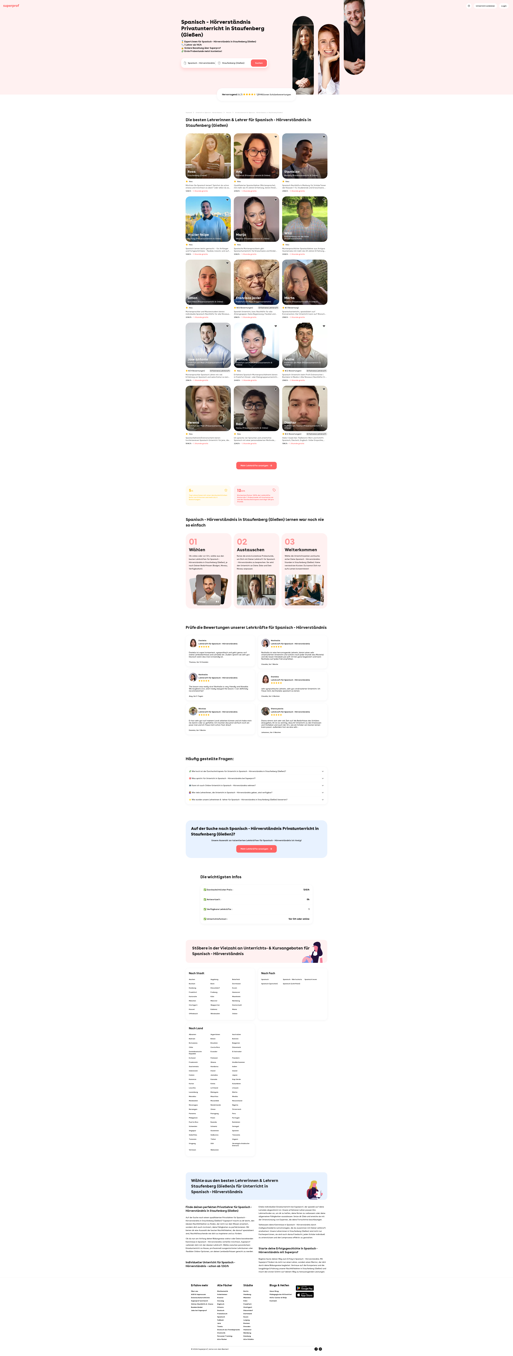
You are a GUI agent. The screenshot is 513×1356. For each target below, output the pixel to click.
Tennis (220, 1326)
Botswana (193, 1043)
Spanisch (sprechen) (269, 984)
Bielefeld (236, 979)
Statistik (221, 1333)
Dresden (246, 1326)
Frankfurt (193, 992)
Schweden (193, 1126)
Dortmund (236, 984)
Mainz (234, 1009)
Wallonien (215, 1150)
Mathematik (222, 1291)
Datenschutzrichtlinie (200, 1298)
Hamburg (247, 1294)
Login (504, 6)
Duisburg (192, 988)
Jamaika (214, 1075)
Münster (214, 1001)
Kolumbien (236, 1084)
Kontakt (273, 1301)
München (192, 1001)
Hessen (228, 112)
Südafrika (193, 1135)
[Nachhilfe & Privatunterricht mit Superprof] (11, 5)
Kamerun (192, 1079)
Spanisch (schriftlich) (291, 984)
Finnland (214, 1058)
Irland (213, 1071)
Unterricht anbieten (485, 6)
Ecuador (214, 1051)
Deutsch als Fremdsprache (228, 1330)
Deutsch (220, 1310)
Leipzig (246, 1320)
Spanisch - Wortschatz (292, 979)
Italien (191, 1075)
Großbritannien (238, 1062)
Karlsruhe (193, 996)
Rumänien (236, 1122)
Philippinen (193, 1118)
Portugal (236, 1118)
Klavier (220, 1298)
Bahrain (192, 1039)
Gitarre (220, 1307)
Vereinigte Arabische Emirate (240, 1145)
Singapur (192, 1131)
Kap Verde (236, 1079)
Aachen (192, 979)
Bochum (192, 984)
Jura (219, 1323)
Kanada (214, 1079)
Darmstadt (237, 1005)
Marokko (192, 1096)
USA (212, 1143)
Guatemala (194, 1066)
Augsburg (214, 979)
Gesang (220, 1301)
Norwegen (193, 1109)
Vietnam (192, 1150)
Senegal (235, 1126)
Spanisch (265, 979)
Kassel (192, 1009)
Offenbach (193, 1014)
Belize (213, 1039)
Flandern (236, 1058)
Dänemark (236, 1047)
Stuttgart (193, 1005)
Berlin (245, 1291)
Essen (234, 988)
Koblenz (214, 1009)
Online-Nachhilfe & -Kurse (202, 1304)
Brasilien (214, 1043)
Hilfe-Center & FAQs (278, 1298)
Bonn (212, 984)
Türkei (213, 1139)
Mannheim (236, 996)
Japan (234, 1075)
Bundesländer (197, 1307)
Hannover (236, 992)
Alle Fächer (222, 1339)
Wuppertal (215, 1005)
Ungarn (235, 1139)
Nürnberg (236, 1001)
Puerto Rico (193, 1122)
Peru (234, 1113)
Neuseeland (237, 1101)
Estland (192, 1058)
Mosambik (215, 1101)
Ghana (213, 1062)
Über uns (194, 1291)
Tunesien (192, 1139)
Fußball (220, 1320)
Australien (236, 1034)
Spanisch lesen (311, 979)
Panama (192, 1113)
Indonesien (193, 1071)
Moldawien (193, 1101)
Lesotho (192, 1088)
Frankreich (193, 1062)
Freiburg (214, 992)
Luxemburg (193, 1092)
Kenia (213, 1084)
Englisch (220, 1304)
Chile (191, 1047)
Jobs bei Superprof (199, 1310)
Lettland (214, 1088)
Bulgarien (236, 1043)
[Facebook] (316, 1349)
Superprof (189, 112)
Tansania (236, 1135)
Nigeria (235, 1105)
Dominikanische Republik (195, 1053)
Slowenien (215, 1131)
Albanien (192, 1034)
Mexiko (235, 1096)
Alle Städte (248, 1339)
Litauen (235, 1088)
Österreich (236, 1109)
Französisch (222, 1314)
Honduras (214, 1066)
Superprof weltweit (199, 1301)
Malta (234, 1092)
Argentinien (215, 1034)
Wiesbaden (215, 1014)
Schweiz (214, 1126)
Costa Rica (215, 1047)
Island (234, 1071)
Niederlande (216, 1105)
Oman (213, 1109)
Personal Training (224, 1336)
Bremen (246, 1323)
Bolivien (235, 1039)
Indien (234, 1066)
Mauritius (214, 1096)
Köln (212, 996)
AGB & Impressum (198, 1294)
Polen (213, 1118)
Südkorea (214, 1135)
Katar (191, 1084)
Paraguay (215, 1113)
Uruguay (192, 1143)
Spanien (235, 1131)
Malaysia (214, 1092)
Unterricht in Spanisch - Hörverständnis (209, 112)
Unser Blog (274, 1291)
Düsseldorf (215, 988)
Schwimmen (222, 1294)
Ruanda (214, 1122)
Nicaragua (193, 1105)
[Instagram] (320, 1349)
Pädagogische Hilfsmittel (281, 1294)
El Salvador (237, 1051)
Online (234, 1014)
